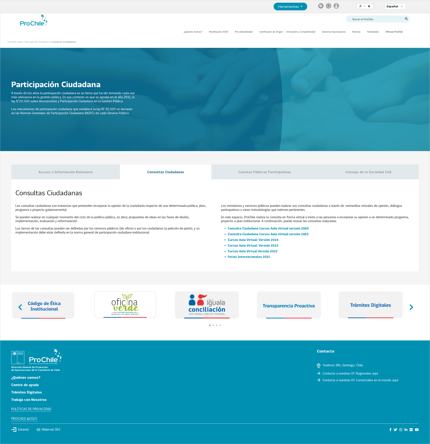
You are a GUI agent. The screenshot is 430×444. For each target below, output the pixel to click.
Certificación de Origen (271, 31)
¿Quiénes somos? (25, 377)
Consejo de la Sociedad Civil (368, 172)
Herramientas (289, 6)
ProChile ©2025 (24, 418)
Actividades (373, 31)
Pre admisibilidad (244, 31)
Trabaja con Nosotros (29, 400)
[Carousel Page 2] (213, 325)
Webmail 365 (51, 429)
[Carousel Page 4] (220, 325)
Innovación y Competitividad (300, 31)
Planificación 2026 (218, 31)
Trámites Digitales (26, 392)
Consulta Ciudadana (268, 228)
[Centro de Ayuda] (328, 6)
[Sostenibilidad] (321, 6)
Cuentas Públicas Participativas (264, 172)
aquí (375, 373)
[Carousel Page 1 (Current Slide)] (210, 325)
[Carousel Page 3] (216, 325)
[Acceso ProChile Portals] (336, 6)
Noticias (356, 31)
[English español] (395, 6)
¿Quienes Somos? (193, 31)
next (410, 305)
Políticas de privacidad (31, 409)
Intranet (23, 429)
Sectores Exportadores (334, 31)
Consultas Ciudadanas (165, 172)
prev (19, 305)
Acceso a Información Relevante (65, 172)
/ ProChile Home (15, 41)
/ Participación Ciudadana (36, 41)
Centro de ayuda (25, 385)
